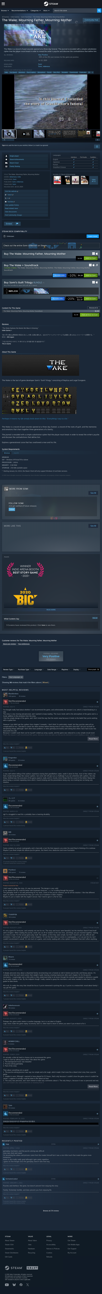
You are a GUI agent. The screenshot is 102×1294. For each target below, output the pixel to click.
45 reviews (22, 696)
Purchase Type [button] (23, 669)
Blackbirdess (13, 694)
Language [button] (38, 669)
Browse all (93, 308)
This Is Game (6, 344)
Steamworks (9, 1249)
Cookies (49, 1253)
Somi (40, 64)
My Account (72, 1253)
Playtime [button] (65, 669)
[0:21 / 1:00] (51, 101)
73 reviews (11, 959)
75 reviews (22, 872)
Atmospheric (41, 72)
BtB (9, 832)
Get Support (72, 1249)
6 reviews (11, 1044)
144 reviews (12, 917)
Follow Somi (16, 503)
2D (89, 72)
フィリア (11, 798)
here (43, 625)
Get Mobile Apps (74, 1245)
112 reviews (12, 834)
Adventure (22, 72)
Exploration (83, 72)
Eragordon (12, 758)
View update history (12, 205)
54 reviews (11, 1108)
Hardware (31, 1249)
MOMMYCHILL (14, 1041)
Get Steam (72, 1240)
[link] (75, 275)
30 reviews (11, 1008)
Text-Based (13, 72)
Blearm (11, 957)
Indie (6, 72)
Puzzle (49, 72)
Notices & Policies (53, 1249)
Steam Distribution (11, 1253)
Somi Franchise (26, 17)
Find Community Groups (13, 215)
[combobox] (75, 10)
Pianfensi (12, 870)
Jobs (29, 1245)
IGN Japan (10, 337)
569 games (11, 760)
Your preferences (24, 644)
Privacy (49, 1240)
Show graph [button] (92, 669)
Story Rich (56, 72)
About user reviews (9, 644)
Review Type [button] (8, 669)
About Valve (32, 1240)
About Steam (9, 1240)
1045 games (12, 696)
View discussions (11, 212)
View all (95, 618)
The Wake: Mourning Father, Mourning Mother (35, 268)
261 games (11, 801)
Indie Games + (7, 330)
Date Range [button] (51, 669)
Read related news (11, 208)
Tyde (10, 1105)
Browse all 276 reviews (51, 1211)
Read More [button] (93, 739)
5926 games (12, 872)
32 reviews (21, 760)
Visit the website (11, 191)
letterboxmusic (14, 1005)
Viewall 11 (94, 180)
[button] (5, 10)
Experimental (74, 72)
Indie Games (15, 17)
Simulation (65, 72)
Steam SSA (9, 1245)
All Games (5, 17)
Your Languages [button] (14, 677)
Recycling (31, 1253)
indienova (46, 66)
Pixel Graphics (31, 72)
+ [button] (92, 72)
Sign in (4, 145)
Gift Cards (8, 1257)
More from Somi (18, 489)
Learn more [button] (92, 236)
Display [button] (76, 669)
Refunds (49, 1257)
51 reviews (21, 801)
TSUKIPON (12, 914)
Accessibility (51, 1245)
